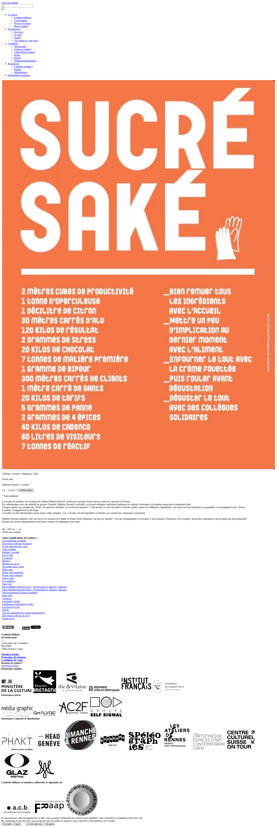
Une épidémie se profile (14, 540)
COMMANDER (26, 490)
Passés (17, 37)
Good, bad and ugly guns (15, 546)
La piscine (7, 558)
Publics (17, 69)
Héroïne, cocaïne (10, 552)
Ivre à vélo (7, 555)
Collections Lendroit (24, 52)
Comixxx (7, 598)
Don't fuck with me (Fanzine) (17, 543)
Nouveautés (20, 46)
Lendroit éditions (22, 17)
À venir (18, 34)
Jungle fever (8, 618)
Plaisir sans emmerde (12, 572)
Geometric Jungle (11, 601)
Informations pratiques (19, 75)
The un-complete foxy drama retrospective (23, 612)
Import (17, 58)
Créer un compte (9, 2)
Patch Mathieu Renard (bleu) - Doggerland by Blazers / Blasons (34, 589)
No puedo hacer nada (13, 566)
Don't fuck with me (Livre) (15, 615)
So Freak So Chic (11, 607)
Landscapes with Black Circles (17, 604)
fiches (17, 55)
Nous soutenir (21, 26)
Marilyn (6, 561)
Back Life (7, 595)
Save (27, 628)
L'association (20, 20)
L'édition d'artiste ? (23, 66)
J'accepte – (11, 824)
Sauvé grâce (8, 578)
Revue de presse (22, 23)
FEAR (5, 610)
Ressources (13, 63)
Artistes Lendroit (22, 49)
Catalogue (13, 43)
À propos (12, 14)
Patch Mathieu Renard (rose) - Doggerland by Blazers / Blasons (34, 587)
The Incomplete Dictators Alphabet (20, 592)
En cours (18, 32)
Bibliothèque (20, 72)
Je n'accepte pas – (40, 824)
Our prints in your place (26, 40)
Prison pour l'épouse (12, 575)
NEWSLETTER (9, 666)
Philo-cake (7, 569)
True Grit (6, 584)
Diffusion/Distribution (25, 60)
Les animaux (8, 581)
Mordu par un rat (10, 563)
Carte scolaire (9, 549)
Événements (14, 29)
